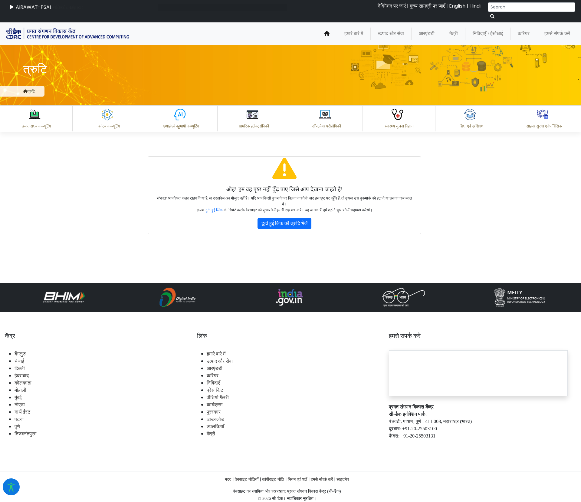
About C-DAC (333, 445)
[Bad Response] (372, 419)
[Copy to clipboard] (323, 419)
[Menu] (317, 76)
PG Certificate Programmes (394, 445)
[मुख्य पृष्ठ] (25, 91)
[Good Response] (348, 419)
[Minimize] (317, 101)
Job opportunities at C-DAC (472, 445)
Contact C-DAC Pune (542, 445)
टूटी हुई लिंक (214, 210)
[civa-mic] (437, 479)
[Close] (342, 101)
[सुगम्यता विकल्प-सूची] (11, 487)
